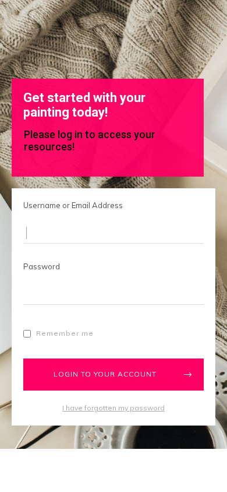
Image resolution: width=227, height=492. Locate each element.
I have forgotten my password (113, 407)
